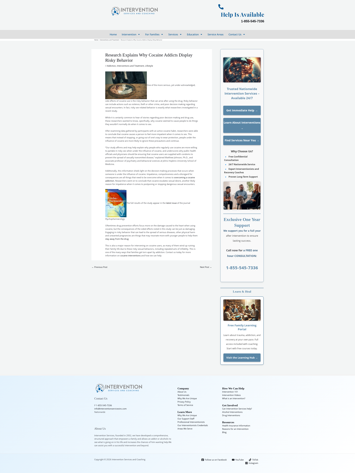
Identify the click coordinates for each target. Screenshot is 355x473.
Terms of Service (185, 405)
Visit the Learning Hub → (242, 357)
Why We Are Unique (187, 398)
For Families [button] (152, 34)
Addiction (111, 65)
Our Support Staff (186, 418)
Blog (224, 432)
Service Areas (216, 34)
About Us (182, 391)
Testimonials (183, 395)
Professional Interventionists (191, 422)
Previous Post (99, 267)
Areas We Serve (185, 428)
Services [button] (173, 34)
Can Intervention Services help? (237, 408)
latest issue (171, 203)
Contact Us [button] (235, 34)
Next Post (206, 267)
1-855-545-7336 (252, 21)
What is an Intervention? (233, 398)
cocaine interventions (130, 255)
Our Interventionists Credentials (193, 425)
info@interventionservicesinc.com (110, 408)
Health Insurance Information (236, 425)
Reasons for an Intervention (235, 429)
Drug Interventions (231, 415)
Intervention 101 (230, 391)
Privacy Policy (184, 401)
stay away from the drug (117, 238)
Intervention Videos (231, 395)
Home (113, 34)
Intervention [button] (129, 34)
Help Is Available (242, 14)
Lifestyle (149, 65)
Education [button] (193, 34)
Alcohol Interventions (232, 412)
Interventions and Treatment (130, 65)
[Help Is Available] (221, 6)
